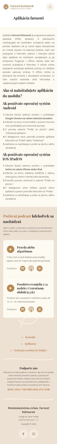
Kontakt (30, 337)
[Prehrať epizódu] (10, 249)
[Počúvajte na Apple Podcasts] (31, 268)
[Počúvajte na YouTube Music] (39, 268)
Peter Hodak (33, 416)
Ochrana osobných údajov (30, 350)
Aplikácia (30, 343)
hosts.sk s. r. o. (32, 419)
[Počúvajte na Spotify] (22, 268)
